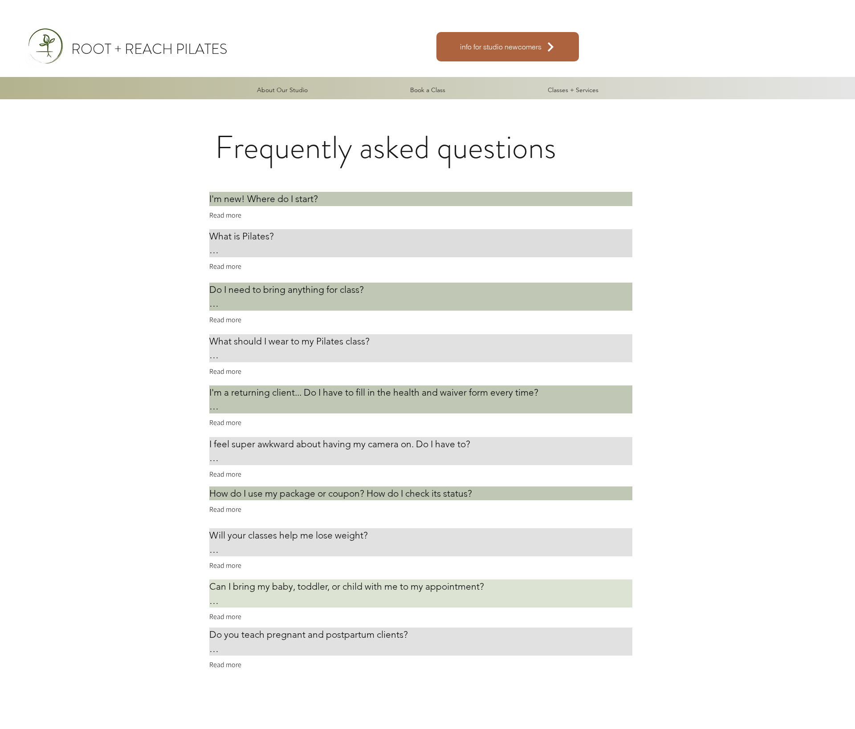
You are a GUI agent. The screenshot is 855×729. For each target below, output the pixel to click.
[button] (573, 90)
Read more (225, 215)
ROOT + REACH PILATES (149, 49)
